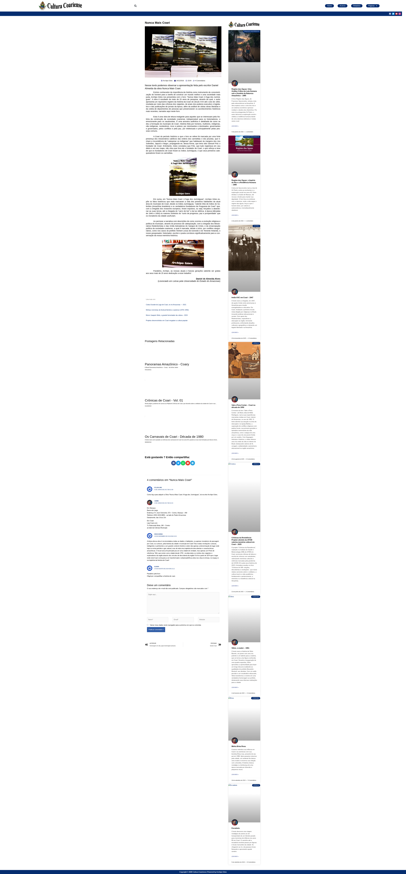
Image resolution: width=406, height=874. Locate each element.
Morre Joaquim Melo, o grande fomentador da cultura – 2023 (167, 315)
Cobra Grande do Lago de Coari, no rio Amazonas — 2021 (166, 304)
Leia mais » (235, 126)
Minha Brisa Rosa (239, 746)
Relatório (356, 6)
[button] (135, 6)
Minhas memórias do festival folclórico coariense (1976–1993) (167, 310)
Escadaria (236, 828)
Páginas (371, 6)
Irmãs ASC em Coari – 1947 (242, 297)
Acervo (342, 6)
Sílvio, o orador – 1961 (240, 648)
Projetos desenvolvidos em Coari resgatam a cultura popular (167, 320)
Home (329, 6)
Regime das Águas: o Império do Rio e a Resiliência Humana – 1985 (244, 182)
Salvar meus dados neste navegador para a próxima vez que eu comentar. (175, 625)
